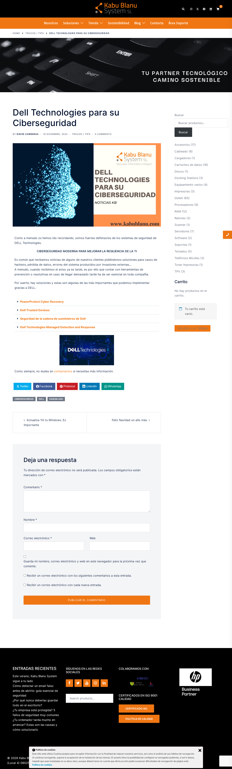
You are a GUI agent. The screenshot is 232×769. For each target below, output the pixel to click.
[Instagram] (95, 683)
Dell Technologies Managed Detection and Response (57, 327)
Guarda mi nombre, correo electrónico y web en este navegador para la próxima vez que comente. (85, 563)
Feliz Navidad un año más (129, 420)
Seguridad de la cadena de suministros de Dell (53, 318)
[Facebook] (69, 683)
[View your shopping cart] (217, 9)
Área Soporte (178, 23)
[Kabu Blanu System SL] (116, 8)
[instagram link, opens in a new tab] (190, 9)
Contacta (156, 23)
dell (41, 399)
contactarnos (63, 371)
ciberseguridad (24, 399)
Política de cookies (42, 764)
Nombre (30, 519)
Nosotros (51, 23)
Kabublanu (56, 399)
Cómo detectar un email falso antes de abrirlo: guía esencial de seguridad (35, 690)
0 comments (103, 134)
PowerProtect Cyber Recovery (42, 301)
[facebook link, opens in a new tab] (203, 9)
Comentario (33, 487)
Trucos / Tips (81, 134)
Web (93, 538)
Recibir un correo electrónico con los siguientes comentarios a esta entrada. (79, 575)
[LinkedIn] (104, 683)
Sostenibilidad (118, 23)
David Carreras (28, 134)
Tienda (93, 23)
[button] (183, 8)
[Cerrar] (199, 750)
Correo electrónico (38, 538)
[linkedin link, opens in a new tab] (210, 9)
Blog (137, 23)
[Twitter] (78, 683)
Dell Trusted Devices (35, 310)
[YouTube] (86, 683)
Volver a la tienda (192, 328)
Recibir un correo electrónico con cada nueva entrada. (64, 585)
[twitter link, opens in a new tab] (197, 9)
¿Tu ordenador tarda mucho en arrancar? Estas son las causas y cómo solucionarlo (35, 724)
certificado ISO (136, 708)
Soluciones (71, 23)
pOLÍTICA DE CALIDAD (139, 718)
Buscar (179, 115)
